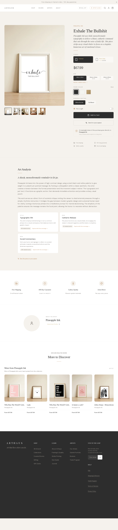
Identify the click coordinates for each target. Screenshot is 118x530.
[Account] (109, 8)
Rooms (41, 8)
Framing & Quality (58, 453)
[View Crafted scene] (33, 111)
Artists (49, 8)
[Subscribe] (100, 457)
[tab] (83, 59)
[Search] (105, 8)
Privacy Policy (92, 491)
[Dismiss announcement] (116, 2)
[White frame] (82, 92)
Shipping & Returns (94, 476)
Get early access (27, 522)
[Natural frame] (88, 92)
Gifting (36, 460)
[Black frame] (76, 92)
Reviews (72, 456)
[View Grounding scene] (25, 111)
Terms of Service (93, 486)
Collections (37, 453)
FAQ (89, 470)
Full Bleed (91, 102)
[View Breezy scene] (16, 111)
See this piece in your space (28, 258)
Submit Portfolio (75, 453)
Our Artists (73, 449)
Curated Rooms (39, 456)
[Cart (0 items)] (113, 8)
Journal (54, 464)
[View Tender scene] (42, 111)
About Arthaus (57, 449)
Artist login (97, 8)
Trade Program (75, 460)
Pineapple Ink (78, 26)
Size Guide (55, 460)
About (58, 8)
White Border (79, 102)
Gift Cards (37, 464)
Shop (33, 8)
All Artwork (37, 449)
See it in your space (94, 123)
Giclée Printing (56, 456)
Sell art (83, 8)
